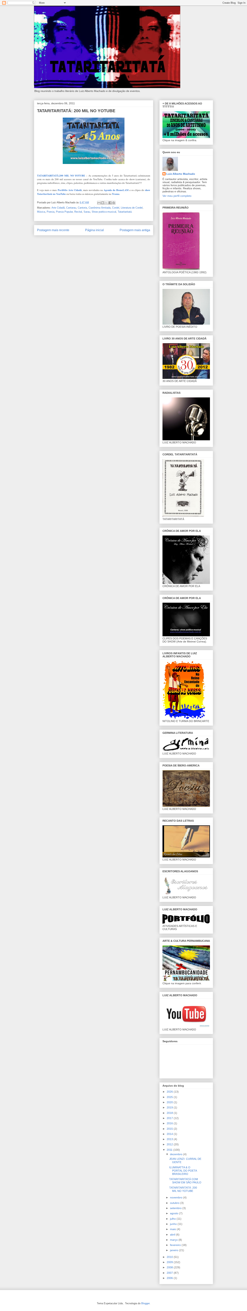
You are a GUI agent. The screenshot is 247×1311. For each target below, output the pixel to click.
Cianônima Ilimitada (100, 207)
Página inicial (94, 230)
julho (173, 1218)
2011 (170, 1149)
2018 (170, 1112)
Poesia (50, 211)
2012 (170, 1144)
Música (41, 211)
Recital (78, 211)
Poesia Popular (64, 211)
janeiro (174, 1250)
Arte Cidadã (58, 207)
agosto (174, 1213)
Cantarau (71, 207)
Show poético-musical (104, 211)
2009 (170, 1262)
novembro (176, 1197)
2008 (170, 1267)
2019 (170, 1107)
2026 (170, 1091)
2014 (170, 1133)
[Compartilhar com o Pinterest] (114, 203)
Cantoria (82, 207)
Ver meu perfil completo (176, 195)
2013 (170, 1139)
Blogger (145, 1303)
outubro (175, 1202)
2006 (170, 1278)
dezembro (176, 1154)
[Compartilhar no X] (106, 203)
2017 (170, 1118)
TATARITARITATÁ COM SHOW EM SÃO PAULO (185, 1181)
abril (173, 1234)
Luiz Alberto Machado (180, 173)
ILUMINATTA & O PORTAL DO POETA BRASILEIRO (183, 1170)
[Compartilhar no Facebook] (110, 203)
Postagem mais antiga (135, 230)
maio (173, 1229)
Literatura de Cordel (132, 207)
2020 (170, 1102)
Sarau (87, 211)
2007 (170, 1272)
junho (174, 1223)
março (174, 1239)
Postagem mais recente (53, 230)
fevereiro (176, 1245)
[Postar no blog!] (103, 203)
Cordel (115, 207)
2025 (170, 1097)
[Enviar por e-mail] (99, 203)
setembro (176, 1208)
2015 (170, 1128)
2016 (170, 1123)
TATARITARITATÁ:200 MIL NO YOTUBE (61, 175)
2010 (170, 1256)
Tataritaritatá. (125, 211)
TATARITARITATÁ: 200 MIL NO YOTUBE (183, 1189)
